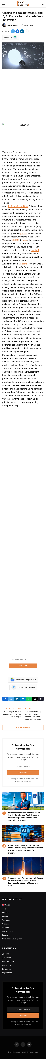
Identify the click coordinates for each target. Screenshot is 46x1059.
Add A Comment (23, 727)
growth (23, 233)
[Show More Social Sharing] (27, 31)
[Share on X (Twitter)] (13, 31)
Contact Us (6, 965)
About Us (5, 954)
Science (5, 924)
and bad (35, 250)
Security (5, 928)
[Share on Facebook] (17, 31)
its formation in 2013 (18, 206)
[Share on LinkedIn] (22, 31)
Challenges (24, 264)
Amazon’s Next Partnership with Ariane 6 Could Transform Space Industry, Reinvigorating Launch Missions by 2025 (25, 882)
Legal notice (7, 973)
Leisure (5, 916)
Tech (4, 909)
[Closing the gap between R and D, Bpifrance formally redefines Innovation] (23, 55)
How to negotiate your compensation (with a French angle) (12, 714)
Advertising (6, 958)
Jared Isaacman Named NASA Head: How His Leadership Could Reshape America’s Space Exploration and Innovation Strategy (24, 816)
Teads (24, 240)
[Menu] (3, 3)
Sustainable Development (12, 939)
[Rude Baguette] (23, 4)
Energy (5, 935)
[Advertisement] (23, 97)
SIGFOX (15, 240)
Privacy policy (7, 969)
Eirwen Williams (12, 25)
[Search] (42, 3)
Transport (6, 920)
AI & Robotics (7, 931)
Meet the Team (8, 961)
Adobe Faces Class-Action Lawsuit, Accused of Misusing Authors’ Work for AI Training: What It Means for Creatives (25, 849)
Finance (5, 913)
